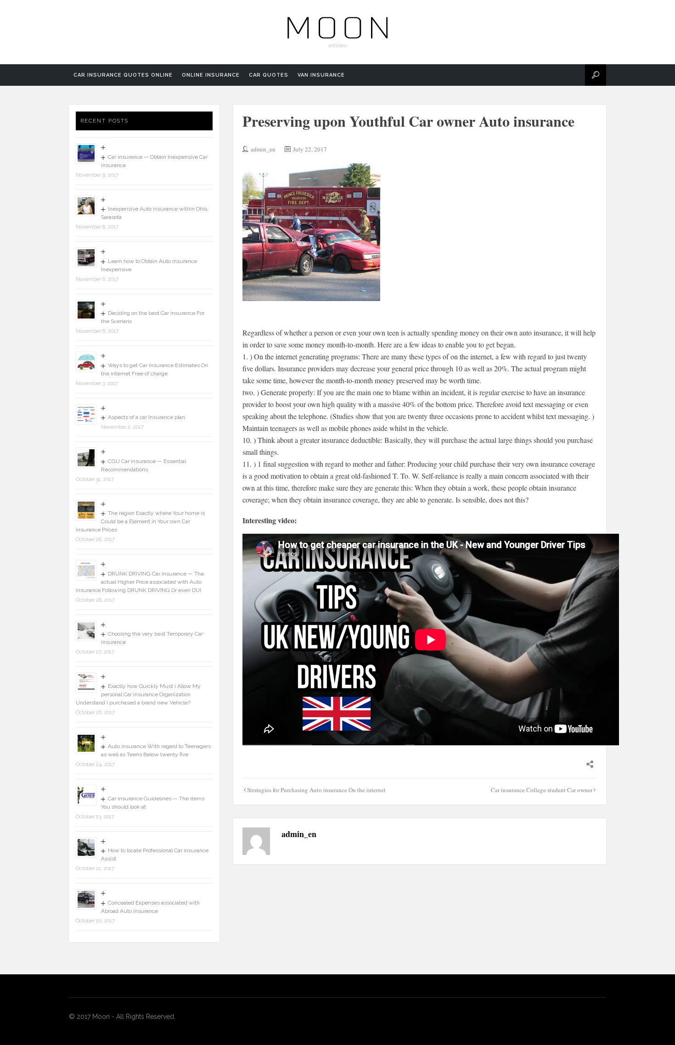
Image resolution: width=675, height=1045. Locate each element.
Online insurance (211, 75)
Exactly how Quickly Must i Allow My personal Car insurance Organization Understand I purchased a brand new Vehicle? (138, 694)
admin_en (263, 149)
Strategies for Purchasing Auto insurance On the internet (316, 790)
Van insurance (321, 75)
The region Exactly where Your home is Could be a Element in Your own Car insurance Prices (140, 521)
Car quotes (268, 75)
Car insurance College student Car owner (541, 790)
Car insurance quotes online (123, 75)
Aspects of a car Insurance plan (146, 417)
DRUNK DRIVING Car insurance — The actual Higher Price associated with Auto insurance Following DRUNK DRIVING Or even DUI (140, 581)
